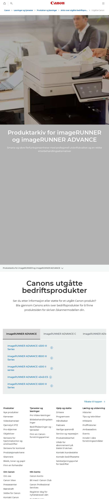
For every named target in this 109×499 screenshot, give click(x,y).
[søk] (11, 3)
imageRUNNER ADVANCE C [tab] (60, 334)
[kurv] (4, 3)
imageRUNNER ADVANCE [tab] (21, 334)
